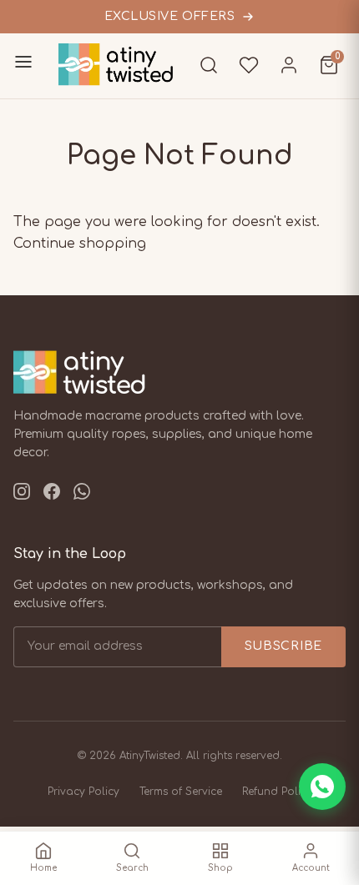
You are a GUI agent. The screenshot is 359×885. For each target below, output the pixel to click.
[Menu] (23, 65)
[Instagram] (21, 495)
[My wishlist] (248, 65)
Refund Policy (277, 791)
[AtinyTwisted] (125, 64)
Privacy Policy (83, 791)
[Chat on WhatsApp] (322, 786)
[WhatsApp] (81, 495)
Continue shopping (79, 243)
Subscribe (283, 646)
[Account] (289, 65)
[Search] (208, 65)
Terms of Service (180, 791)
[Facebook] (51, 495)
